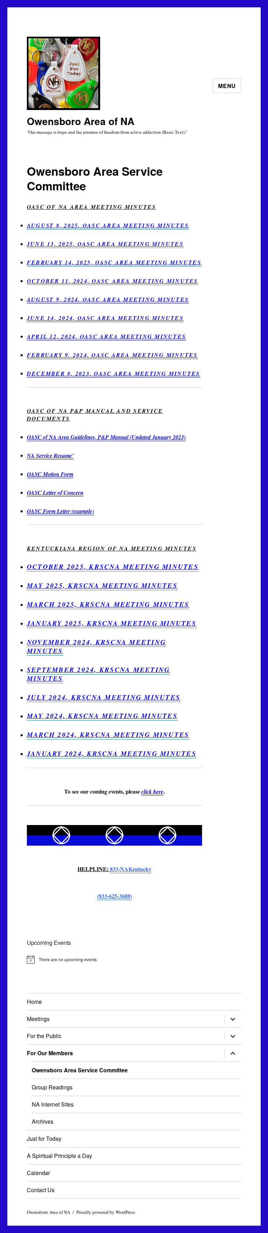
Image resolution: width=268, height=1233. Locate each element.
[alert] (114, 959)
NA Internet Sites (53, 1104)
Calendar (38, 1173)
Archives (42, 1121)
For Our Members (50, 1053)
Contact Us (40, 1190)
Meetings (38, 1019)
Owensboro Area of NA (80, 121)
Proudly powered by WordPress (105, 1212)
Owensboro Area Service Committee (80, 1070)
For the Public (44, 1036)
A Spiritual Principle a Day (59, 1156)
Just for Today (44, 1138)
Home (34, 1002)
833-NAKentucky (130, 869)
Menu (227, 86)
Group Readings (52, 1087)
